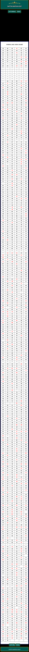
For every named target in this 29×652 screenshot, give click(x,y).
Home (18, 11)
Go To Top (12, 645)
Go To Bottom (12, 11)
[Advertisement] (14, 26)
